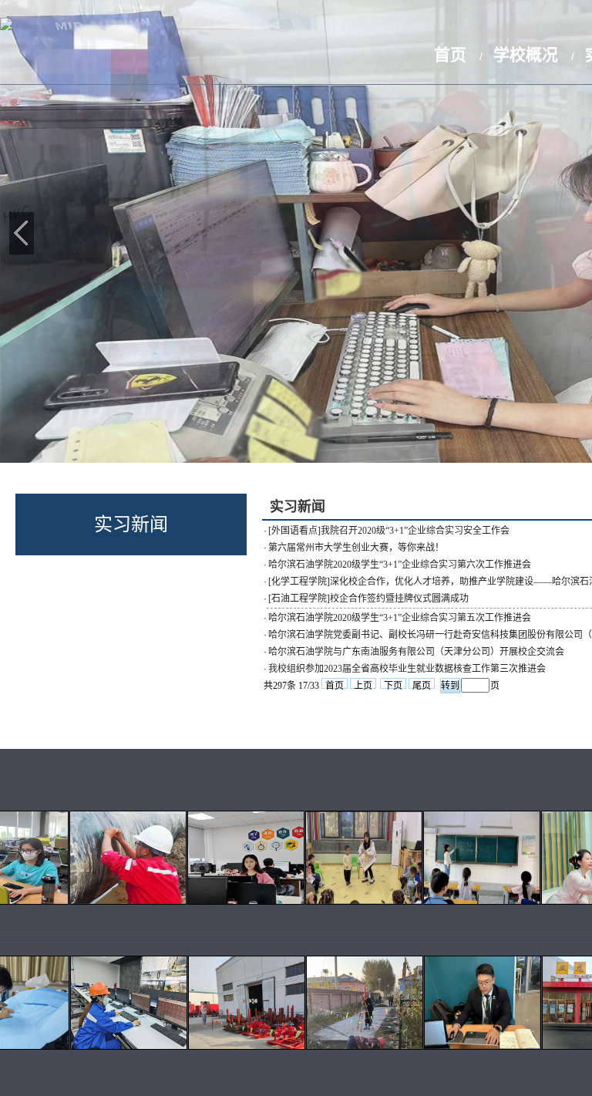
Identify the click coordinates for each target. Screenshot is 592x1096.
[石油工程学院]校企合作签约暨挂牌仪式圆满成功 (368, 598)
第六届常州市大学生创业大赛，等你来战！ (356, 547)
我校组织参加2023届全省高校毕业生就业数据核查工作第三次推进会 (407, 668)
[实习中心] (6, 25)
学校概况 (525, 54)
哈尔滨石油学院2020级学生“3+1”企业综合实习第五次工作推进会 (399, 617)
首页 (450, 54)
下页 (393, 684)
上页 (363, 684)
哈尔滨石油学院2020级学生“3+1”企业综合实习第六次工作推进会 (399, 564)
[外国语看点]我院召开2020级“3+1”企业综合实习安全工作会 (389, 530)
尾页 (421, 684)
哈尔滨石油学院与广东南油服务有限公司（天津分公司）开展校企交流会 (416, 651)
